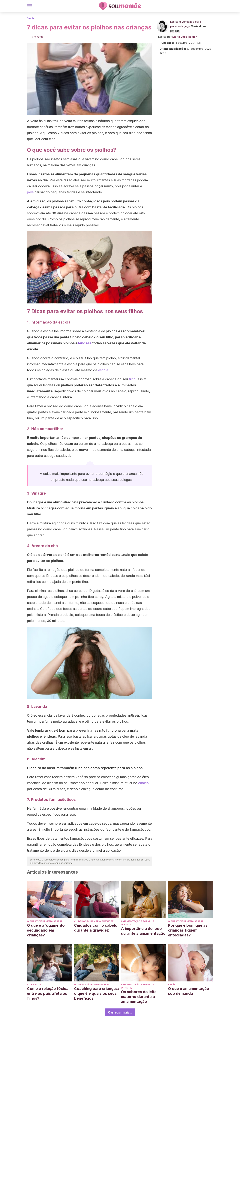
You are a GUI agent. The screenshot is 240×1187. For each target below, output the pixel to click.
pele (30, 192)
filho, (133, 379)
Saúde (30, 18)
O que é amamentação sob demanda (188, 991)
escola (103, 370)
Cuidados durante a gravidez (94, 921)
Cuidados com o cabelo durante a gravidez (95, 927)
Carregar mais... (120, 1012)
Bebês (172, 984)
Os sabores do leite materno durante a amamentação (139, 997)
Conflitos (34, 984)
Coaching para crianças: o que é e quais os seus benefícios (96, 993)
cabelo (143, 783)
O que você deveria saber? (44, 921)
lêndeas (85, 343)
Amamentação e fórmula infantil (137, 923)
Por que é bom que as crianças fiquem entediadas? (188, 930)
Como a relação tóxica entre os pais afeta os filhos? (47, 993)
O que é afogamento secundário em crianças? (46, 930)
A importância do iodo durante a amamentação (143, 931)
